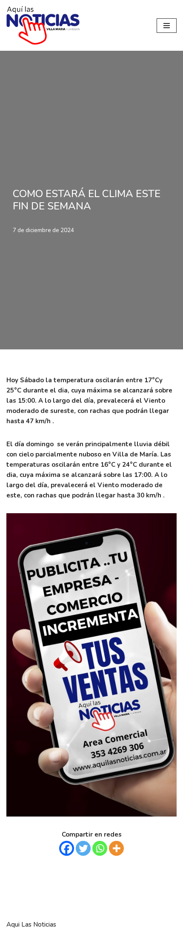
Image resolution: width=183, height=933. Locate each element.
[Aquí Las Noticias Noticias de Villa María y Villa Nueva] (43, 25)
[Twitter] (83, 848)
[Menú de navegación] (167, 25)
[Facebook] (66, 848)
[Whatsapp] (99, 848)
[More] (116, 848)
